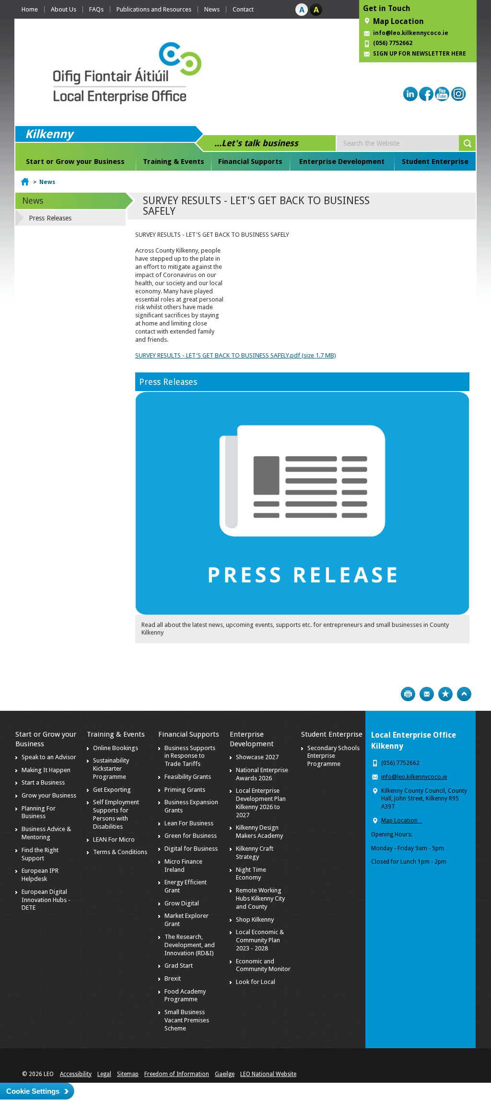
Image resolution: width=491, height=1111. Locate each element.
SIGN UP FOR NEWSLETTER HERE (419, 53)
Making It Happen (46, 770)
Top (464, 694)
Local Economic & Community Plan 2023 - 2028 (260, 940)
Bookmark (445, 694)
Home (30, 9)
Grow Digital (181, 903)
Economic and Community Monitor (263, 965)
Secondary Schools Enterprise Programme (333, 756)
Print (408, 694)
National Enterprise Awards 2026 (262, 774)
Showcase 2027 (257, 757)
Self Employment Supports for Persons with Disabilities (116, 814)
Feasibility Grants (187, 776)
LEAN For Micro (114, 839)
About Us (63, 9)
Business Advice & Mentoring (46, 833)
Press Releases (168, 382)
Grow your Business (49, 795)
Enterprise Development (342, 161)
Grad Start (178, 965)
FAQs (96, 9)
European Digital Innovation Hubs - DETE (46, 900)
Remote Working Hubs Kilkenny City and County (260, 898)
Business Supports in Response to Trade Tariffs (189, 756)
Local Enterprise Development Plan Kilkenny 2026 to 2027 (261, 803)
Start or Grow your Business (75, 161)
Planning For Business (39, 812)
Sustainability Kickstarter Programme (111, 768)
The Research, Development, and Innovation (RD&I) (189, 945)
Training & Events (173, 161)
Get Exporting (112, 789)
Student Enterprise (435, 161)
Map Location (398, 21)
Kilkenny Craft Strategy (254, 852)
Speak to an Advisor (49, 757)
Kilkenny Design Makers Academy (259, 831)
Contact (243, 9)
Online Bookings (115, 748)
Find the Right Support (40, 854)
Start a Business (43, 782)
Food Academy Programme (185, 995)
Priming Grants (184, 789)
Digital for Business (191, 848)
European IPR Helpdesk (40, 874)
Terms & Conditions (120, 852)
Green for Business (190, 835)
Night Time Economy (251, 873)
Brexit (172, 978)
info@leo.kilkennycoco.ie (411, 33)
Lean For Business (188, 823)
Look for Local (255, 981)
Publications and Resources (154, 9)
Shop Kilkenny (255, 919)
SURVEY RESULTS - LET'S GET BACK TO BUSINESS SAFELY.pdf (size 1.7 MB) (235, 355)
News (212, 9)
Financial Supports (250, 161)
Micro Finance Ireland (183, 865)
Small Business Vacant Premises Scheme (186, 1020)
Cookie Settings (32, 1091)
